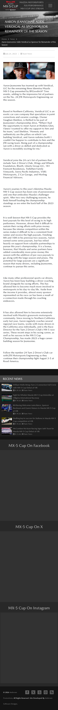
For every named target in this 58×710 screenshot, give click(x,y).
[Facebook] (27, 692)
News (12, 39)
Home (4, 39)
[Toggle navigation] (50, 5)
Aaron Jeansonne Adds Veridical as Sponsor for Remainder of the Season (29, 43)
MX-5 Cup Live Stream (32, 8)
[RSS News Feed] (52, 692)
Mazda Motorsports (31, 2)
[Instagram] (46, 692)
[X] (33, 692)
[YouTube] (39, 692)
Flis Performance (34, 5)
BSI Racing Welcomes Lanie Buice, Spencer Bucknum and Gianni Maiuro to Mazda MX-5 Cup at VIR (34, 408)
